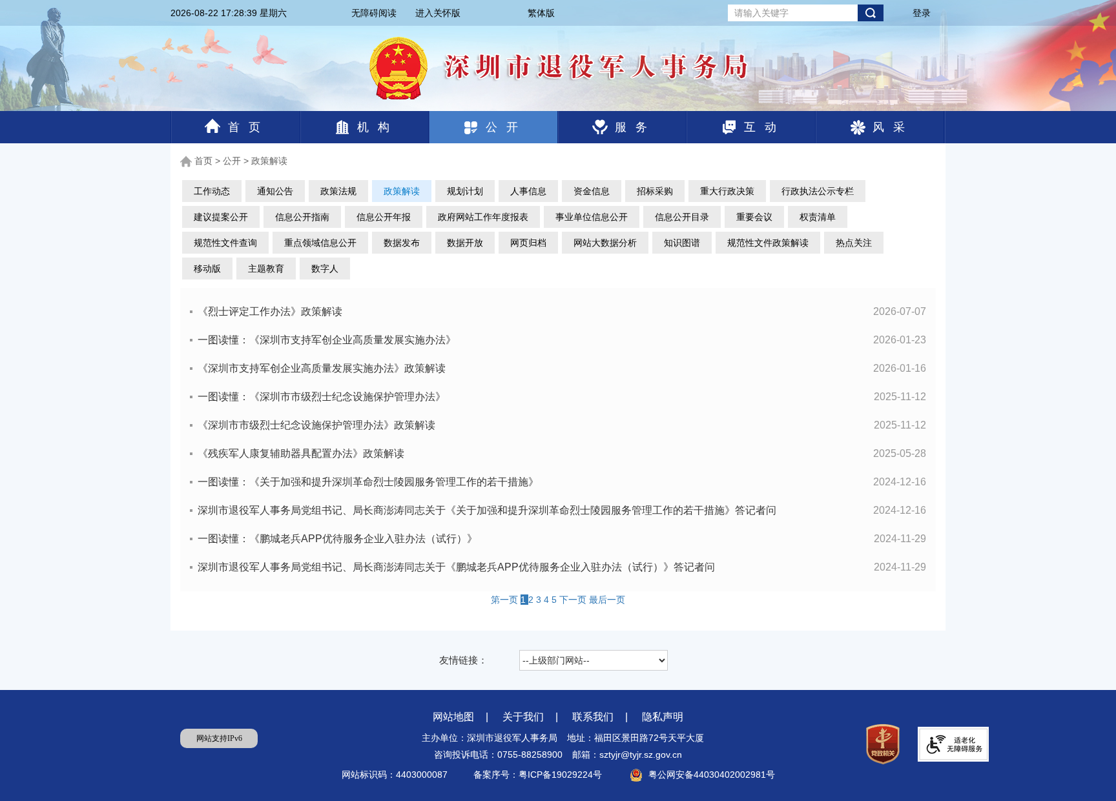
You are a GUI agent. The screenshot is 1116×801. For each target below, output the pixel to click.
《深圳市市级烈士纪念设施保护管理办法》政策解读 (562, 425)
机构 (377, 127)
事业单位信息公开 (591, 217)
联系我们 (593, 716)
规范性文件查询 (225, 243)
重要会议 (754, 217)
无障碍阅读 (374, 13)
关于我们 (523, 716)
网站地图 (453, 716)
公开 (506, 127)
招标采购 (655, 191)
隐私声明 (662, 716)
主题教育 (266, 268)
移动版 (207, 268)
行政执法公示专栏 (817, 191)
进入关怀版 (437, 13)
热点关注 (854, 243)
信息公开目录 (682, 217)
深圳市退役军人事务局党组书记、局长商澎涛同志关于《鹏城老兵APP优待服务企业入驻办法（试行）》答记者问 (562, 567)
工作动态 (212, 191)
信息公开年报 (383, 217)
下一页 (574, 599)
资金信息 (592, 191)
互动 (764, 127)
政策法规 (338, 191)
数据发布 (402, 243)
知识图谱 (682, 243)
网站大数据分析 (605, 243)
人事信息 (528, 191)
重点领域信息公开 (320, 243)
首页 (248, 127)
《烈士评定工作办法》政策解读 (562, 311)
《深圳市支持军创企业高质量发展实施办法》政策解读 (562, 368)
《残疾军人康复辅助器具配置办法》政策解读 (562, 453)
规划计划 (465, 191)
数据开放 (465, 243)
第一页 (506, 599)
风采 (893, 127)
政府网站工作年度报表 (483, 217)
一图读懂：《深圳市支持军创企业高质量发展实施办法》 (562, 339)
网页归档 (528, 243)
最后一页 (607, 599)
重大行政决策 (727, 191)
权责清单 (818, 217)
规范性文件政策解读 (768, 243)
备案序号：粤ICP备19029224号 (538, 774)
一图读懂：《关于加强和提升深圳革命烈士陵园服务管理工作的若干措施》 (562, 481)
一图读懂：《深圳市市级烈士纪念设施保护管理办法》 (562, 396)
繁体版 (541, 13)
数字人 (324, 268)
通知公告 (275, 191)
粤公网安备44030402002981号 (711, 774)
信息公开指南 (302, 217)
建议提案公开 (221, 217)
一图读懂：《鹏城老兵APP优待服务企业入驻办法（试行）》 (562, 538)
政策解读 (269, 161)
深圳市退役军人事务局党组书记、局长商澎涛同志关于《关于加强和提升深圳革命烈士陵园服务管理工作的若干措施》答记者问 (562, 510)
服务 (635, 127)
